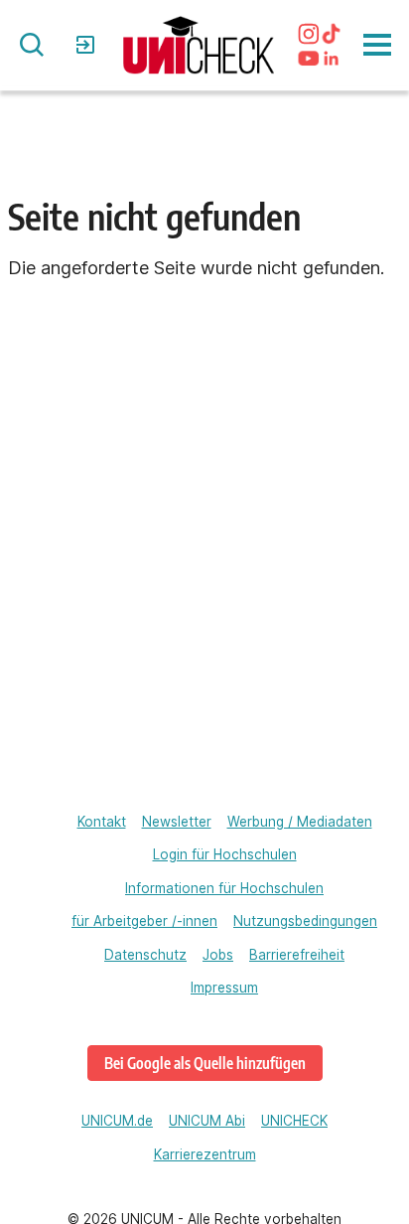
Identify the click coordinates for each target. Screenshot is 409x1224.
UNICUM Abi (207, 1121)
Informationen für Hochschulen (224, 888)
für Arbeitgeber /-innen (144, 921)
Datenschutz (145, 955)
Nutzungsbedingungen (305, 921)
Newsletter (176, 822)
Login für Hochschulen (225, 854)
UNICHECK (294, 1121)
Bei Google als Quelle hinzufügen (205, 1062)
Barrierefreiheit (296, 955)
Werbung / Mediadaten (299, 822)
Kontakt (101, 822)
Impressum (224, 987)
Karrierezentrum (205, 1154)
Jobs (218, 955)
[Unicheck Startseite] (198, 45)
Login (87, 45)
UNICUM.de (117, 1121)
